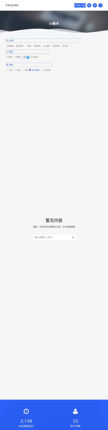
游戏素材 (56, 46)
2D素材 (9, 57)
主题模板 (10, 46)
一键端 (28, 46)
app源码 (46, 46)
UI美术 (25, 57)
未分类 (65, 46)
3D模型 (18, 57)
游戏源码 (37, 46)
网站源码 (19, 46)
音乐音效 (34, 57)
